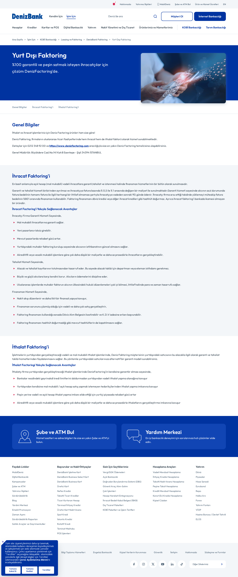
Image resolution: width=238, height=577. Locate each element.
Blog (14, 500)
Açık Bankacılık (110, 476)
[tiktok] (182, 564)
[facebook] (134, 564)
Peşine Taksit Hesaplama (165, 486)
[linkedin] (172, 564)
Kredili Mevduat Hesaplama (167, 491)
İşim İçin (31, 39)
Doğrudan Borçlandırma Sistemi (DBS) (122, 481)
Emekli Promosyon (21, 509)
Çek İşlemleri (109, 491)
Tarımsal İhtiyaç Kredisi (68, 505)
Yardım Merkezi (20, 505)
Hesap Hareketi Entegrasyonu (118, 495)
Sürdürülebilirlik (20, 495)
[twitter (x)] (153, 564)
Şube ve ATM (18, 486)
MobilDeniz (165, 4)
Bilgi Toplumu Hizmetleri (73, 552)
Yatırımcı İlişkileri (144, 4)
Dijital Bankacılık (73, 27)
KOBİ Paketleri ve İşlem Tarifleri (119, 509)
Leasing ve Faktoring (71, 39)
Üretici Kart (63, 486)
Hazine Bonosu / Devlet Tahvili (211, 514)
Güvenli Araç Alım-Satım (115, 486)
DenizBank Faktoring (97, 39)
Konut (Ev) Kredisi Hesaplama (167, 495)
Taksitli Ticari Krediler (68, 495)
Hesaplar (17, 27)
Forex (199, 500)
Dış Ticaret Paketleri (113, 505)
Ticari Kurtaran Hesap (68, 500)
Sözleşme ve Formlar (215, 552)
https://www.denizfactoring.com (69, 145)
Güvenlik (158, 552)
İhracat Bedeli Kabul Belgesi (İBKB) (120, 500)
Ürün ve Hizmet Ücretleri (207, 4)
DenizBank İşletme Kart (69, 472)
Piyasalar (200, 476)
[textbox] (207, 564)
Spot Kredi (62, 514)
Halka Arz (201, 495)
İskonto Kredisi (64, 519)
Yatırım (92, 27)
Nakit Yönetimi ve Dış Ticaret (117, 27)
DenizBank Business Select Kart (73, 476)
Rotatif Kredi (63, 524)
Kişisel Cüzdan (160, 500)
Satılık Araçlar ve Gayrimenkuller (28, 524)
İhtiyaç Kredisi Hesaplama (166, 476)
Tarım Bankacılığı (216, 27)
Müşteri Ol (177, 16)
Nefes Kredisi (64, 491)
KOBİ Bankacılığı (191, 27)
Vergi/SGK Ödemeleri (114, 472)
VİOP (198, 509)
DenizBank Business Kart (69, 481)
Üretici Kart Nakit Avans (69, 509)
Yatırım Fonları (203, 505)
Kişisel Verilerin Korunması (133, 552)
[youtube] (162, 564)
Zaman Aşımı (18, 514)
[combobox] (207, 564)
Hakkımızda (125, 4)
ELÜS (198, 519)
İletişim (173, 552)
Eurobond (201, 486)
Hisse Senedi (202, 481)
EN (224, 4)
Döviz (198, 472)
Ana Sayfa (17, 39)
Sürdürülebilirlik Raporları (25, 519)
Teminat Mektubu (66, 528)
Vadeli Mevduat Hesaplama (167, 472)
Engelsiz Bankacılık (102, 552)
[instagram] (143, 564)
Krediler (32, 27)
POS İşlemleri (64, 533)
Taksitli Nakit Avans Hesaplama (168, 481)
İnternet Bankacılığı (210, 16)
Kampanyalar (19, 481)
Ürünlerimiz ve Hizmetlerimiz (156, 27)
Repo (198, 491)
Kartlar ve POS (50, 27)
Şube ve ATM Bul (183, 4)
